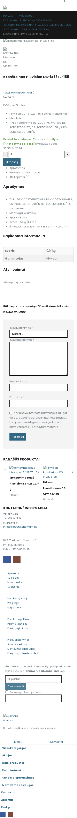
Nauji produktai (13, 763)
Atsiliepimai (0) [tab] (19, 177)
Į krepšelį (12, 162)
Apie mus (13, 573)
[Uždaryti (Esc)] (63, 4)
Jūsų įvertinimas (21, 328)
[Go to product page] (24, 470)
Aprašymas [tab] (17, 168)
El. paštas (16, 397)
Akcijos (7, 755)
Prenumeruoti (16, 686)
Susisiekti (13, 577)
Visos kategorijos (14, 748)
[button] (2, 737)
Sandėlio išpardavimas (18, 777)
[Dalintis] (54, 4)
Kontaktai (8, 792)
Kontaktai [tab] (56, 742)
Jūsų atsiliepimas (21, 340)
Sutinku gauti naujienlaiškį (25, 692)
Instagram (17, 559)
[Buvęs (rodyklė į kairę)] (7, 409)
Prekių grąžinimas (18, 628)
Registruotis (14, 607)
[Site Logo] (11, 718)
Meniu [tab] (18, 742)
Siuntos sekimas (17, 644)
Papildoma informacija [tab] (24, 172)
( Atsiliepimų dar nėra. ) (18, 93)
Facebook (7, 559)
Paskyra (6, 807)
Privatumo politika (18, 619)
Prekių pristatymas (18, 639)
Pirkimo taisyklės (17, 623)
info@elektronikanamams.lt (20, 526)
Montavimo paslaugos (21, 649)
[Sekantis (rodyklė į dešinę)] (70, 409)
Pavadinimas (19, 381)
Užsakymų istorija (18, 598)
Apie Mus (7, 800)
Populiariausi (11, 770)
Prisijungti (13, 603)
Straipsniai (13, 586)
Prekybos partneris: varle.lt (22, 653)
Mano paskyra (15, 582)
